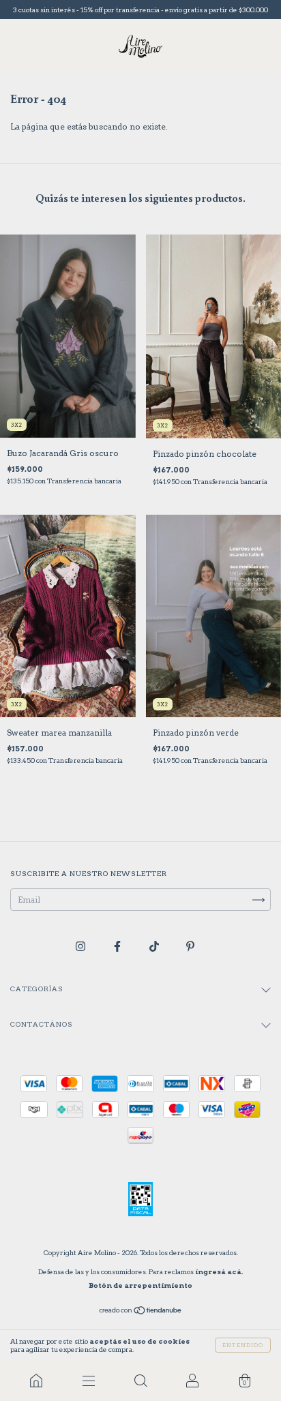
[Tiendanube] (140, 1312)
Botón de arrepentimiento (140, 1285)
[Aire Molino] (36, 1380)
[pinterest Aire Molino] (190, 946)
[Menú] (88, 1380)
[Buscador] (140, 1380)
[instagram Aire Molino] (81, 946)
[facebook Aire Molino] (118, 946)
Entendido (242, 1345)
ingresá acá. (219, 1271)
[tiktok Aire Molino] (155, 946)
